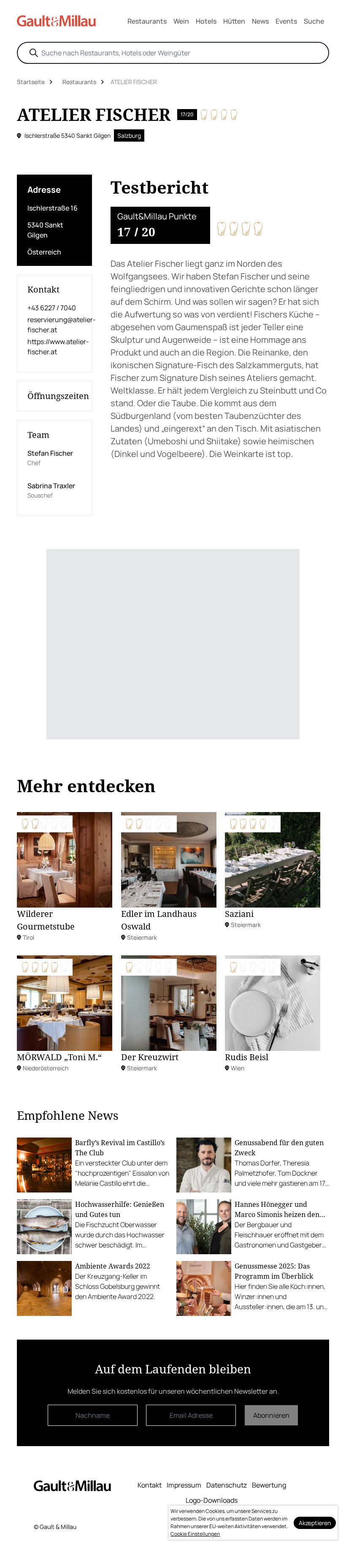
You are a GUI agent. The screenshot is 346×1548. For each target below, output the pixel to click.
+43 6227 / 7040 (51, 307)
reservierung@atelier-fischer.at (54, 324)
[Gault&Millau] (72, 1485)
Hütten (234, 21)
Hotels (206, 21)
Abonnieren (271, 1415)
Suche (314, 21)
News (260, 21)
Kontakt (150, 1485)
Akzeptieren (315, 1523)
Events (286, 21)
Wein (181, 21)
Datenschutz (226, 1485)
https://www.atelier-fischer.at (54, 346)
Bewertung (269, 1485)
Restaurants (147, 21)
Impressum (184, 1485)
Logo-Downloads (212, 1500)
